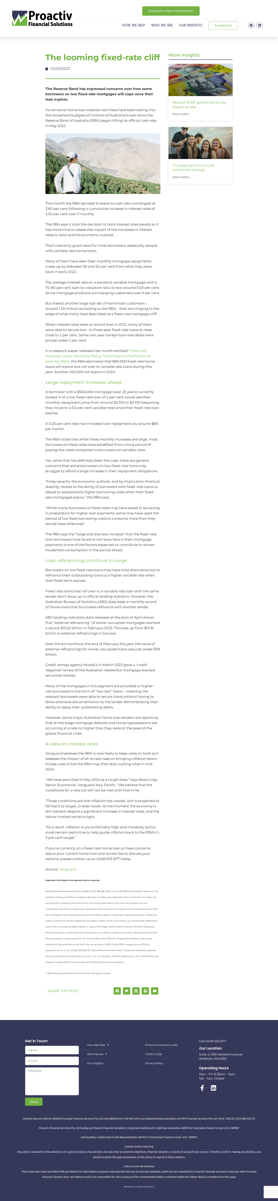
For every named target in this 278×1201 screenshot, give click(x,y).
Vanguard (67, 869)
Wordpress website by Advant (139, 1186)
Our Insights (190, 25)
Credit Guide (153, 1054)
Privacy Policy (154, 1063)
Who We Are (162, 25)
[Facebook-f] (202, 1088)
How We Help (133, 25)
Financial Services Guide (161, 1044)
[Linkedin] (259, 25)
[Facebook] (251, 25)
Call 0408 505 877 (212, 1041)
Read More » (181, 114)
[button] (117, 991)
